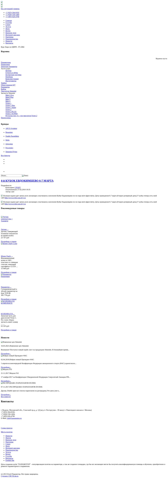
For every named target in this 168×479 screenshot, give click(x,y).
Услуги (8, 27)
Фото (7, 29)
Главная (8, 21)
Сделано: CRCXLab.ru (9, 476)
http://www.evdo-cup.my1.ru (15, 198)
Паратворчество (11, 39)
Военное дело (10, 33)
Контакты (9, 43)
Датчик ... (4, 229)
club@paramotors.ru (14, 418)
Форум (8, 438)
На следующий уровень (10, 9)
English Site (9, 460)
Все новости (6, 397)
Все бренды (5, 156)
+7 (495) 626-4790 (12, 17)
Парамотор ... (6, 287)
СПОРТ (18, 188)
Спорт (7, 25)
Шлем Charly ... (7, 256)
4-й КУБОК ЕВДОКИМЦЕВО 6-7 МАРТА (27, 180)
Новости (8, 41)
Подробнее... (6, 354)
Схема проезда (6, 428)
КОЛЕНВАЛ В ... (8, 314)
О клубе (8, 23)
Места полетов (6, 432)
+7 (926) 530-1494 (12, 15)
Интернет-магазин (12, 35)
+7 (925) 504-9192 (12, 13)
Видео (7, 31)
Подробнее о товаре (8, 241)
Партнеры (9, 37)
